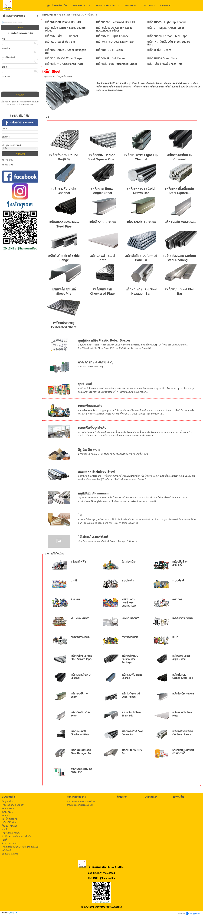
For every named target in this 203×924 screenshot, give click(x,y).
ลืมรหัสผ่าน (7, 159)
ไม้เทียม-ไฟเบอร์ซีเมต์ (93, 537)
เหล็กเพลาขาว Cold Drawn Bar (132, 733)
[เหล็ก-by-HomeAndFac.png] (68, 95)
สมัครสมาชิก (8, 164)
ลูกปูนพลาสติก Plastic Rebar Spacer (104, 340)
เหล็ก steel (66, 76)
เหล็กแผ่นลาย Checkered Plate (80, 733)
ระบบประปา (178, 580)
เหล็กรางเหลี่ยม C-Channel (81, 676)
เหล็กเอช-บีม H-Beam (141, 222)
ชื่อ (3, 39)
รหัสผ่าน (6, 137)
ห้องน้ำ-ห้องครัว (130, 618)
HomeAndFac (49, 14)
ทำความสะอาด (130, 637)
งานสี (74, 580)
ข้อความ (6, 76)
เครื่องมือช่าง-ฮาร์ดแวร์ (179, 563)
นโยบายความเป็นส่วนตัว (17, 105)
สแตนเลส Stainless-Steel (96, 471)
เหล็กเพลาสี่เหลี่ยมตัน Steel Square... (182, 733)
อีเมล (4, 67)
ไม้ (80, 515)
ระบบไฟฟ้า (128, 580)
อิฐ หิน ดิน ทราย (89, 449)
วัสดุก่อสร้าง (78, 14)
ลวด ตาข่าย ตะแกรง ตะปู (95, 362)
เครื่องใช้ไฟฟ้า (78, 562)
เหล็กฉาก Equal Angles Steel (181, 657)
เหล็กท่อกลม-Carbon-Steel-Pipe (182, 676)
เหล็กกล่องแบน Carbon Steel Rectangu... (130, 659)
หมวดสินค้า (64, 14)
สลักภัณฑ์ (177, 599)
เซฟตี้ (175, 637)
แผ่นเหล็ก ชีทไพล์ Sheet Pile (131, 714)
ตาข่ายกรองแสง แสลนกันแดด (81, 771)
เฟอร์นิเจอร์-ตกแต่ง (182, 618)
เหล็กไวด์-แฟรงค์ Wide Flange (131, 695)
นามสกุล (6, 48)
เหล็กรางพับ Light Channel (132, 676)
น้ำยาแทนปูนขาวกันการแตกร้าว (183, 752)
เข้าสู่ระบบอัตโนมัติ (11, 145)
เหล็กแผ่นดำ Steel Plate (182, 714)
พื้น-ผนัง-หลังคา (80, 618)
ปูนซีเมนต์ (85, 384)
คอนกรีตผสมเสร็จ (90, 406)
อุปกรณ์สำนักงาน (81, 637)
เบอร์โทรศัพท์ (8, 57)
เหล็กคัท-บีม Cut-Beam (180, 222)
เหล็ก (48, 117)
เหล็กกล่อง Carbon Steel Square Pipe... (82, 657)
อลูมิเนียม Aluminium (93, 493)
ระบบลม (75, 599)
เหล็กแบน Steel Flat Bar (132, 752)
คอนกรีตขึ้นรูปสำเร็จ (92, 428)
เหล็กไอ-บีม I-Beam (102, 222)
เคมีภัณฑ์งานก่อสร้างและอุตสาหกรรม (129, 602)
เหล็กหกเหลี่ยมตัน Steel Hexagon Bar (81, 752)
